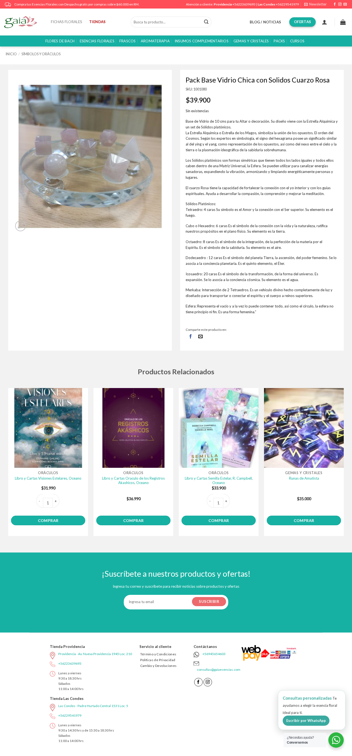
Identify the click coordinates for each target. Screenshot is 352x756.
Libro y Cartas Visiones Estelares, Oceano (48, 478)
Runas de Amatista (304, 478)
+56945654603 (214, 654)
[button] (315, 4)
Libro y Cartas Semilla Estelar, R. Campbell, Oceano (219, 480)
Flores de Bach (60, 41)
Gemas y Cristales (251, 41)
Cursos (297, 41)
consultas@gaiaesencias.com (218, 669)
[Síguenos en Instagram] (340, 4)
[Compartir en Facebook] (190, 336)
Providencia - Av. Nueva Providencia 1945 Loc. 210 (95, 654)
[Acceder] (324, 22)
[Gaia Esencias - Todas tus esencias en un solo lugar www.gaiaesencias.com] (23, 22)
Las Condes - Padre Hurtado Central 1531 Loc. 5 (93, 706)
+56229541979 (287, 4)
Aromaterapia (155, 41)
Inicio (11, 54)
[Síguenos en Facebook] (334, 4)
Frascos (127, 41)
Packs (279, 41)
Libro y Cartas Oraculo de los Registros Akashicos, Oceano (133, 480)
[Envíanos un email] (345, 4)
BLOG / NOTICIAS (265, 22)
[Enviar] (206, 22)
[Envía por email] (200, 336)
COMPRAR (48, 520)
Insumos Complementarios (202, 41)
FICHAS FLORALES (66, 22)
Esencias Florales (97, 41)
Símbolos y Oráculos (41, 54)
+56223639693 (243, 4)
